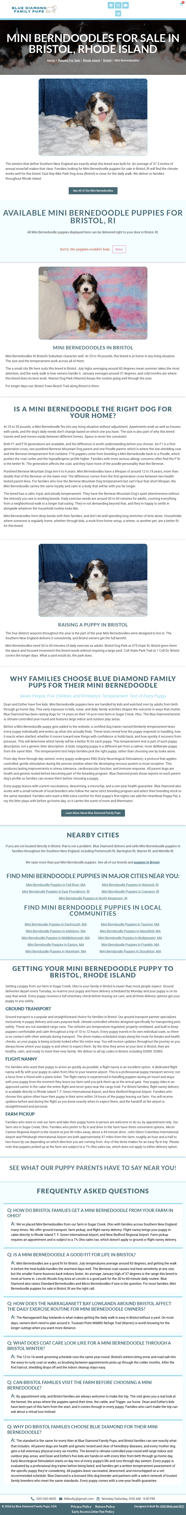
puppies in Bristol (146, 862)
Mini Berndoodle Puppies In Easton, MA (56, 945)
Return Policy (105, 1506)
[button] (118, 13)
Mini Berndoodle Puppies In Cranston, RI (130, 891)
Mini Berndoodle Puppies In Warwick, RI (130, 885)
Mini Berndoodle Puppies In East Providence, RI (56, 891)
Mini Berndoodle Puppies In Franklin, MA (130, 945)
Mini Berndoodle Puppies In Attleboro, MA (56, 931)
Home (51, 60)
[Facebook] (111, 5)
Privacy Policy (81, 1506)
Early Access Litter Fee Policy (93, 1512)
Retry (119, 249)
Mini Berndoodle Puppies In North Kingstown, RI (93, 898)
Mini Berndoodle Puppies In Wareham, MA (55, 951)
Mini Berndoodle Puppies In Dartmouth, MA (56, 924)
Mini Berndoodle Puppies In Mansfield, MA (130, 931)
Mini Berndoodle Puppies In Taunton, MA (130, 924)
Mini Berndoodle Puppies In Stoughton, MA (130, 951)
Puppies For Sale (69, 60)
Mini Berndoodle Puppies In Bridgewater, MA (130, 938)
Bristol (107, 60)
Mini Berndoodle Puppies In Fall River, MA (56, 885)
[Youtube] (125, 5)
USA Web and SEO (172, 1506)
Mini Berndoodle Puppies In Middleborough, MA (56, 938)
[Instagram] (118, 5)
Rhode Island (91, 60)
